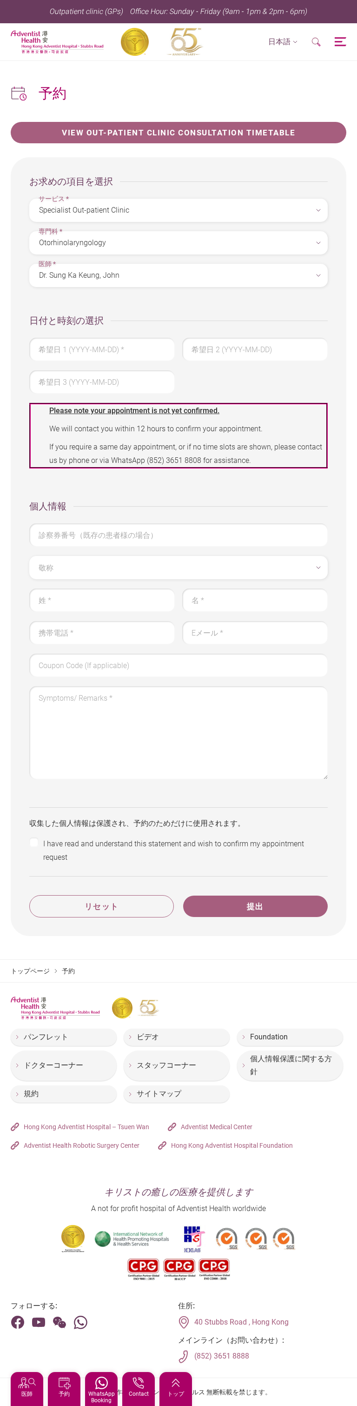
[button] (283, 42)
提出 (255, 906)
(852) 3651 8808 (174, 460)
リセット (102, 906)
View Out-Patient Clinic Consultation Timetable (178, 132)
